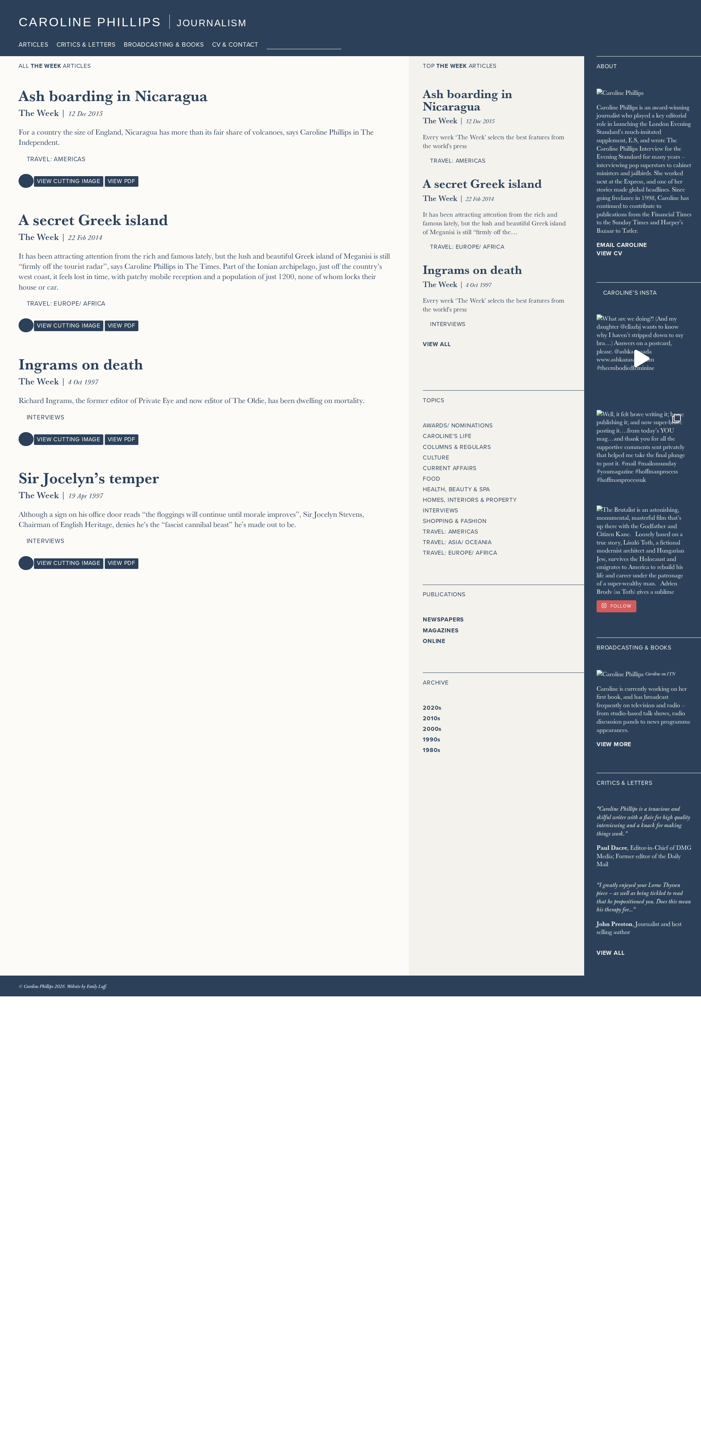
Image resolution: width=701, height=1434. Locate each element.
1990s (432, 739)
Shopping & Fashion (454, 521)
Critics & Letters (86, 45)
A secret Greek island (93, 219)
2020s (432, 708)
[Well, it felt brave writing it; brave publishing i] (641, 454)
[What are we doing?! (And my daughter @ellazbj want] (641, 358)
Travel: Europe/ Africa (66, 303)
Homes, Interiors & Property (470, 500)
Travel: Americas (56, 159)
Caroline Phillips (90, 22)
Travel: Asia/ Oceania (457, 542)
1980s (432, 750)
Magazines (441, 630)
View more (614, 744)
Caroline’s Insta (630, 293)
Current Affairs (449, 468)
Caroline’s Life (447, 436)
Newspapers (443, 619)
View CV (610, 253)
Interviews (46, 417)
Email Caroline (622, 245)
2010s (432, 718)
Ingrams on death (81, 363)
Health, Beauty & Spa (456, 489)
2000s (432, 729)
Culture (436, 457)
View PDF (121, 181)
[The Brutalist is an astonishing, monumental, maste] (641, 549)
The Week (39, 112)
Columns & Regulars (457, 447)
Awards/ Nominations (458, 425)
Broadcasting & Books (164, 45)
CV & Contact (235, 45)
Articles (34, 45)
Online (434, 641)
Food (431, 478)
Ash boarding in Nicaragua (113, 95)
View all (437, 344)
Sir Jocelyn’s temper (89, 477)
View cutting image (68, 181)
